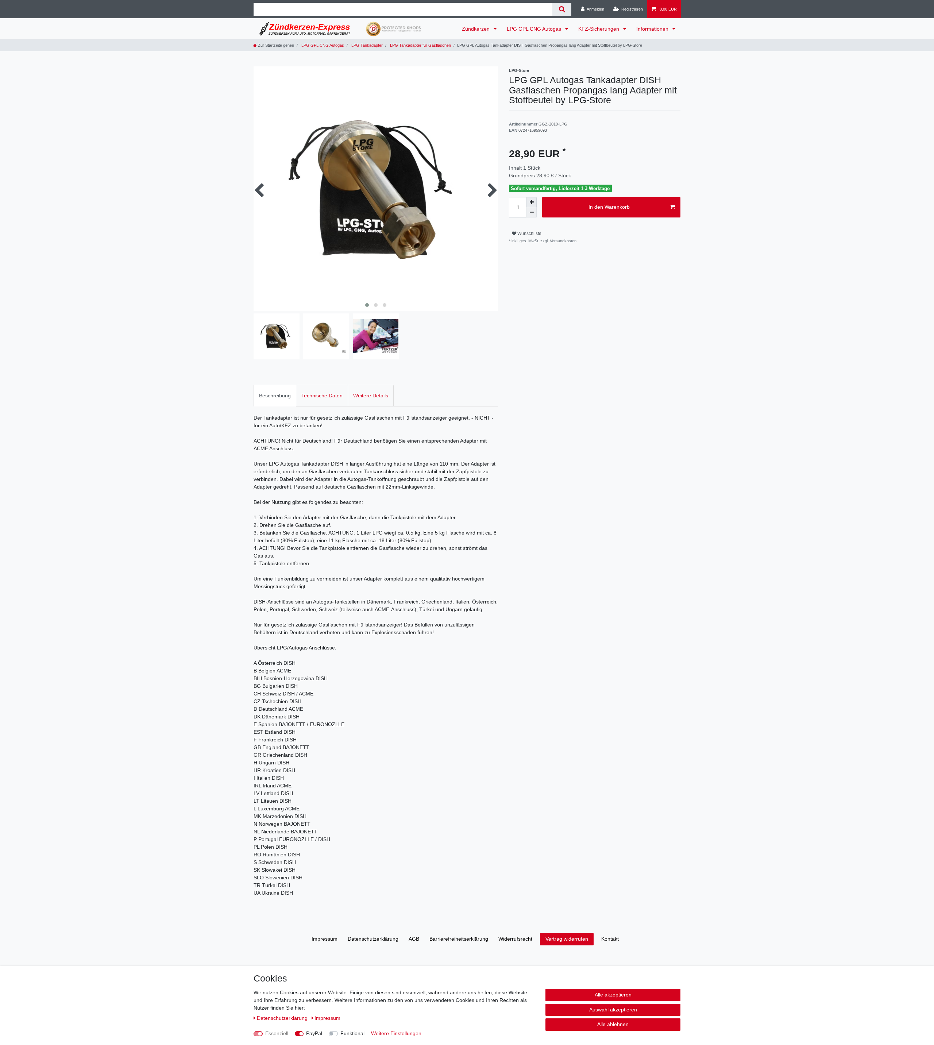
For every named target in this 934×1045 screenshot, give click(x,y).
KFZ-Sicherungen (599, 29)
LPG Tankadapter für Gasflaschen (420, 45)
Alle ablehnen (613, 1024)
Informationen (653, 29)
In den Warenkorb (609, 207)
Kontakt (610, 939)
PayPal (314, 1033)
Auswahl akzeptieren (613, 1010)
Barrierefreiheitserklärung (458, 939)
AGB (414, 939)
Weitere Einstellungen (396, 1033)
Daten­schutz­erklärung (373, 939)
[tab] (275, 395)
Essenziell (276, 1033)
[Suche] (561, 9)
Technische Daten (322, 395)
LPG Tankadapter (366, 45)
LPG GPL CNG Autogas (535, 29)
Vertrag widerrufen (566, 939)
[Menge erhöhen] (531, 202)
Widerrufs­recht (515, 939)
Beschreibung (275, 395)
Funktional (352, 1033)
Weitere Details (370, 395)
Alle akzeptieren (613, 995)
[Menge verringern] (531, 212)
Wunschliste (528, 233)
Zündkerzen (476, 29)
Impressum (324, 939)
